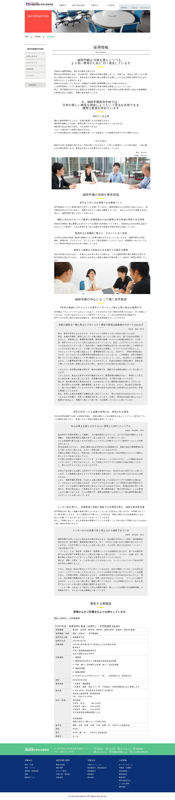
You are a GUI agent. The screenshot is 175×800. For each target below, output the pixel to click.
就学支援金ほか (125, 780)
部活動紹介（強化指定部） (98, 768)
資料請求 (32, 85)
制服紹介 (91, 774)
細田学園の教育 (78, 5)
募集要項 (122, 777)
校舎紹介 (91, 777)
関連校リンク (30, 777)
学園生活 (95, 5)
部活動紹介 (92, 771)
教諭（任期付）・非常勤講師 (67, 618)
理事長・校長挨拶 (31, 771)
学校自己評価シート (119, 752)
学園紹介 (62, 5)
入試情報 (111, 5)
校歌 (26, 774)
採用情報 (30, 69)
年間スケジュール (94, 765)
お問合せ (124, 7)
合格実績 (59, 777)
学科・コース (30, 768)
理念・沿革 (29, 765)
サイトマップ (145, 7)
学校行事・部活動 (63, 774)
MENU (38, 37)
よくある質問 (124, 784)
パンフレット (101, 752)
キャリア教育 (61, 771)
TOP (27, 37)
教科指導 (59, 768)
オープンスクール (126, 765)
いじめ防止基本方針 (140, 752)
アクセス (134, 7)
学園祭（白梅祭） (126, 768)
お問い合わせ (31, 56)
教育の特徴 (60, 765)
